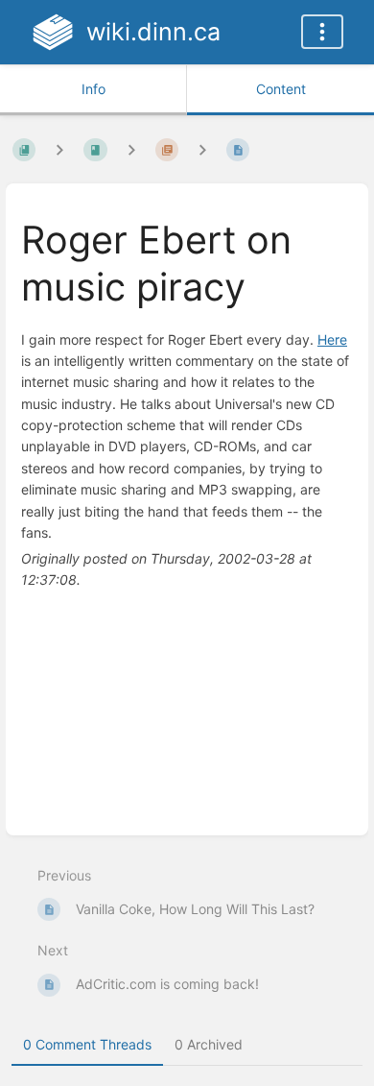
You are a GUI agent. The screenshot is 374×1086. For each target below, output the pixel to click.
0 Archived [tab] (209, 1044)
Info (93, 89)
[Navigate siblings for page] (202, 149)
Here (332, 339)
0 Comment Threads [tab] (87, 1044)
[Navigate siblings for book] (59, 149)
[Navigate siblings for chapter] (131, 149)
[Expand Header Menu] (322, 31)
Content (281, 89)
